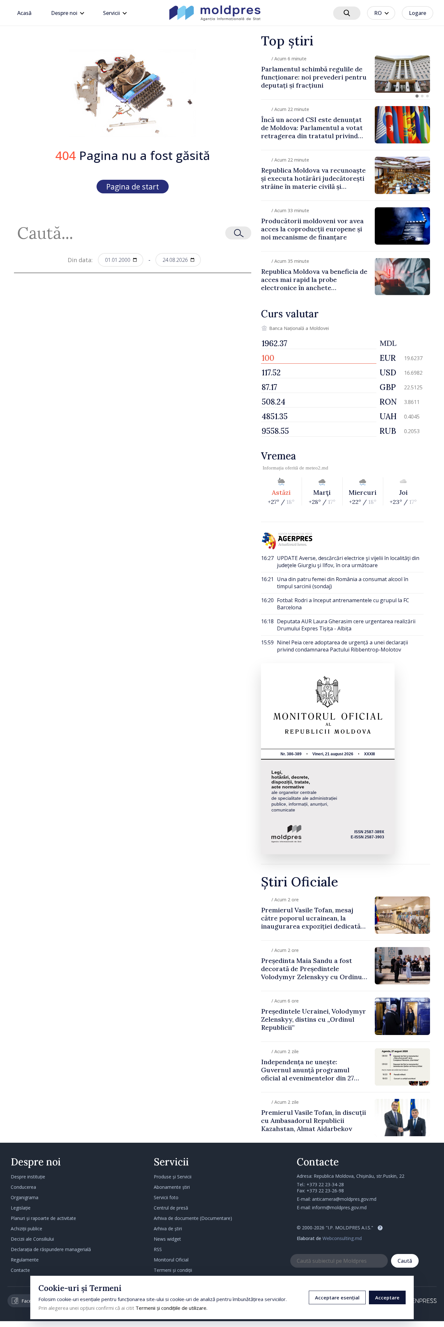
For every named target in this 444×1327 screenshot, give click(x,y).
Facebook (31, 1301)
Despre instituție (28, 1177)
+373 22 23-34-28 (325, 1184)
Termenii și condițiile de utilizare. (171, 1308)
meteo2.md (317, 467)
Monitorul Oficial (171, 1260)
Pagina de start (132, 186)
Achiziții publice (26, 1228)
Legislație (21, 1208)
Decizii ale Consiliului (32, 1239)
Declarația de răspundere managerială (51, 1249)
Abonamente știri (172, 1187)
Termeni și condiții (173, 1270)
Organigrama (24, 1197)
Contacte (20, 1270)
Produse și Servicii (172, 1177)
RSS (158, 1249)
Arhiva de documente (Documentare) (193, 1218)
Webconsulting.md (342, 1238)
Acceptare (387, 1297)
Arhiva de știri (168, 1228)
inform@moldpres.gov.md (339, 1207)
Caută (405, 1260)
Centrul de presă (171, 1208)
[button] (417, 96)
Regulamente (25, 1260)
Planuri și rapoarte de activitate (43, 1218)
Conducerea (23, 1187)
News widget (167, 1239)
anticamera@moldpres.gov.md (344, 1199)
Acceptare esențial (337, 1297)
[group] (345, 74)
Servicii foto (166, 1197)
